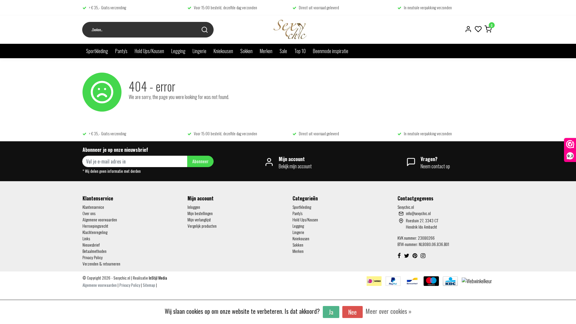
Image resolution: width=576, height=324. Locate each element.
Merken (266, 51)
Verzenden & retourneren (101, 263)
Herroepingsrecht (95, 226)
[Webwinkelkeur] (477, 280)
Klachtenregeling (94, 232)
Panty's (121, 51)
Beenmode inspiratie (330, 51)
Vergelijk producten (202, 226)
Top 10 (300, 51)
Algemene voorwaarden (99, 219)
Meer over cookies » (389, 311)
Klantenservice (93, 207)
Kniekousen (223, 51)
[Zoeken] (204, 30)
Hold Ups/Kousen (149, 51)
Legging (178, 51)
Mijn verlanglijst (199, 219)
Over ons (88, 213)
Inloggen (194, 207)
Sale (283, 51)
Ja (331, 312)
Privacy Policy (92, 257)
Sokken (246, 51)
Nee (352, 312)
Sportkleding (97, 51)
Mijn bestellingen (200, 213)
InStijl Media (157, 278)
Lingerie (199, 51)
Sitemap (149, 285)
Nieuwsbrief (91, 245)
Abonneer (200, 161)
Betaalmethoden (94, 251)
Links (86, 238)
